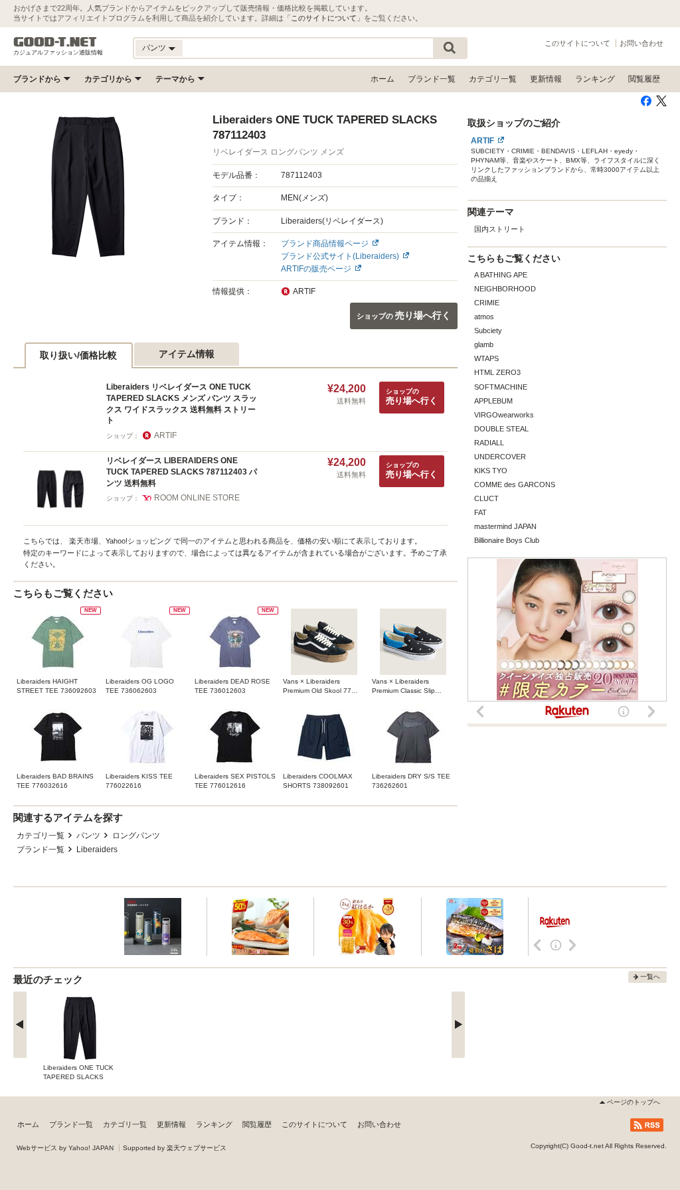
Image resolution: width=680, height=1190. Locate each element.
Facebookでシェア (646, 101)
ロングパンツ (136, 835)
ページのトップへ (633, 1102)
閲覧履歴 (644, 79)
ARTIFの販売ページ (316, 268)
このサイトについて (324, 18)
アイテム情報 (186, 353)
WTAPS (486, 358)
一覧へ (650, 976)
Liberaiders (97, 849)
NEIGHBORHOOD (505, 289)
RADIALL (489, 443)
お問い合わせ (641, 43)
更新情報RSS (646, 1125)
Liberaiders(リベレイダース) (332, 221)
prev (20, 1025)
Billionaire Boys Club (506, 540)
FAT (480, 512)
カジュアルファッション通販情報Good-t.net (55, 41)
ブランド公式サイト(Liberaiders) (340, 256)
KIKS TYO (490, 471)
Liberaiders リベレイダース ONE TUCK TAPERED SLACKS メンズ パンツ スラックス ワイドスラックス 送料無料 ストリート (181, 403)
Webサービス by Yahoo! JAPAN (65, 1148)
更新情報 (546, 79)
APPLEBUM (493, 401)
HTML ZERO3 (497, 372)
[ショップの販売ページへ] (87, 186)
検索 (449, 48)
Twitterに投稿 (661, 101)
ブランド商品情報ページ (325, 243)
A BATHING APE (500, 275)
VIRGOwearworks (504, 415)
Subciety (488, 331)
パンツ (88, 835)
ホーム (382, 79)
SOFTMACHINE (500, 387)
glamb (483, 344)
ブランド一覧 (432, 79)
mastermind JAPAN (505, 526)
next (458, 1025)
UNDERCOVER (500, 457)
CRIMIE (486, 303)
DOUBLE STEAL (501, 429)
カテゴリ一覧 (493, 79)
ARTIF (482, 140)
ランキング (595, 79)
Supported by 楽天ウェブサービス (174, 1148)
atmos (484, 317)
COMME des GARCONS (514, 484)
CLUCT (486, 498)
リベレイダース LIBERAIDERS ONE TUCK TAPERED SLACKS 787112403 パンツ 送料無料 (181, 471)
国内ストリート (499, 229)
